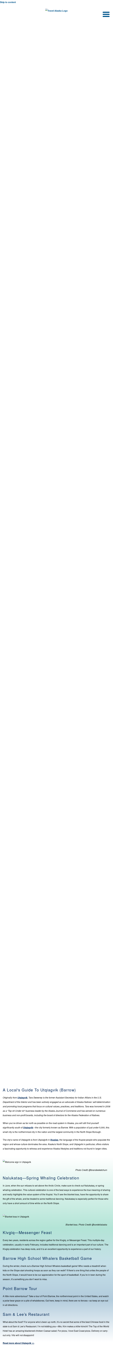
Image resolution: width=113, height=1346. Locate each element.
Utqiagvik (28, 1127)
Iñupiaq (54, 1139)
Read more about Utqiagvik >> (18, 1343)
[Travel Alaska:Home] (56, 11)
